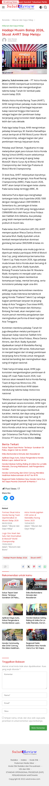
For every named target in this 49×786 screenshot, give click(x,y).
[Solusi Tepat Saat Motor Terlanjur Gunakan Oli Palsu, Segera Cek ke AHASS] (12, 584)
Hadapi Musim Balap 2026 (15, 557)
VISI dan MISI (24, 769)
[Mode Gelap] (40, 7)
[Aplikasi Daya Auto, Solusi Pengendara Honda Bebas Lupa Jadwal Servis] (12, 609)
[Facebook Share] (23, 567)
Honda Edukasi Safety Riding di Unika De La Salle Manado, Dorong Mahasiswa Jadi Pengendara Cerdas (24, 466)
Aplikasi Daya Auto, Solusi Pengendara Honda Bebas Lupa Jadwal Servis (23, 459)
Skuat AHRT (36, 557)
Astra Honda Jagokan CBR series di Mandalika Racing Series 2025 (33, 516)
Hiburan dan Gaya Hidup (13, 26)
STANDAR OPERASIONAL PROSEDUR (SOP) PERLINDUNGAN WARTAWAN (25, 773)
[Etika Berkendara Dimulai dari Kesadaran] (36, 584)
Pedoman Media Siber (24, 763)
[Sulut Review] (20, 7)
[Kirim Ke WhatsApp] (45, 567)
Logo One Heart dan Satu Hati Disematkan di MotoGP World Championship (11, 537)
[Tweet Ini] (29, 567)
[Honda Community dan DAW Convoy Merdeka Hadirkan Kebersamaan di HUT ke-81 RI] (12, 635)
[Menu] (4, 7)
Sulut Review (12, 39)
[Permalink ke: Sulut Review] (4, 40)
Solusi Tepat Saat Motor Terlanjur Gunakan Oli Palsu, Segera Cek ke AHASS (23, 448)
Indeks (24, 760)
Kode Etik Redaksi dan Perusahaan (24, 766)
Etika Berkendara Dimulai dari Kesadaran (21, 454)
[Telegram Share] (39, 567)
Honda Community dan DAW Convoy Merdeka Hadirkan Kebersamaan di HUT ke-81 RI (23, 474)
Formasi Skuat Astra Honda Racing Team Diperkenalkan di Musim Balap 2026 (11, 516)
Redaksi (14, 760)
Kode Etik (34, 760)
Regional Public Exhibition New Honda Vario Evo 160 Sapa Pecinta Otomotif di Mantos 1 (23, 480)
